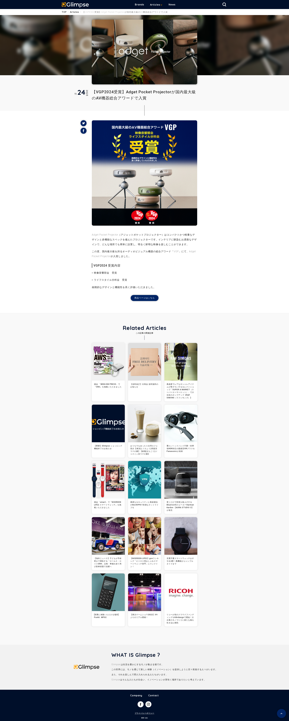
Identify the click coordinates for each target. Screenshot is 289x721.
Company (136, 695)
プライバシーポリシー (144, 713)
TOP (64, 12)
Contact (153, 695)
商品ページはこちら (144, 298)
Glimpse (75, 5)
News (172, 4)
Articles (155, 4)
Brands (139, 4)
